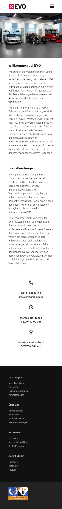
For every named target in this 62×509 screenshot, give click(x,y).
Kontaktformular (16, 446)
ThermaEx (13, 387)
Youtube (12, 470)
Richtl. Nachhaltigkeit (18, 422)
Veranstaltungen (16, 395)
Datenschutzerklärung (18, 442)
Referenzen (13, 414)
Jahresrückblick (15, 411)
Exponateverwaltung (18, 391)
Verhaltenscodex (16, 418)
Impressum (13, 438)
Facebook (13, 462)
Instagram (13, 466)
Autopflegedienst (16, 383)
